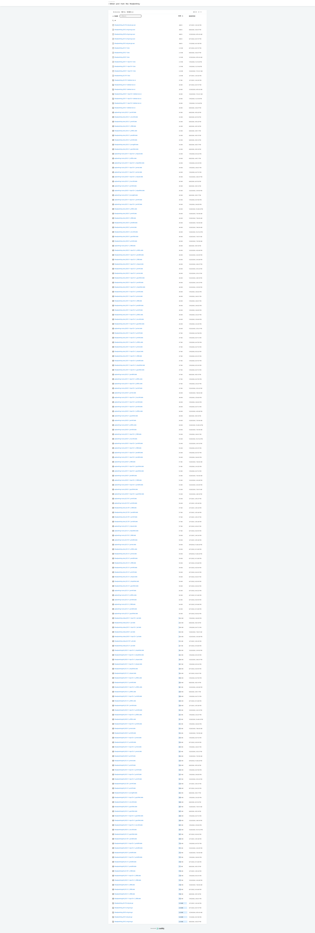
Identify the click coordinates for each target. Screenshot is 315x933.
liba (127, 4)
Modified (192, 16)
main (123, 4)
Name (116, 16)
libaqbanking (135, 4)
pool (117, 4)
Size (180, 16)
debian (112, 4)
